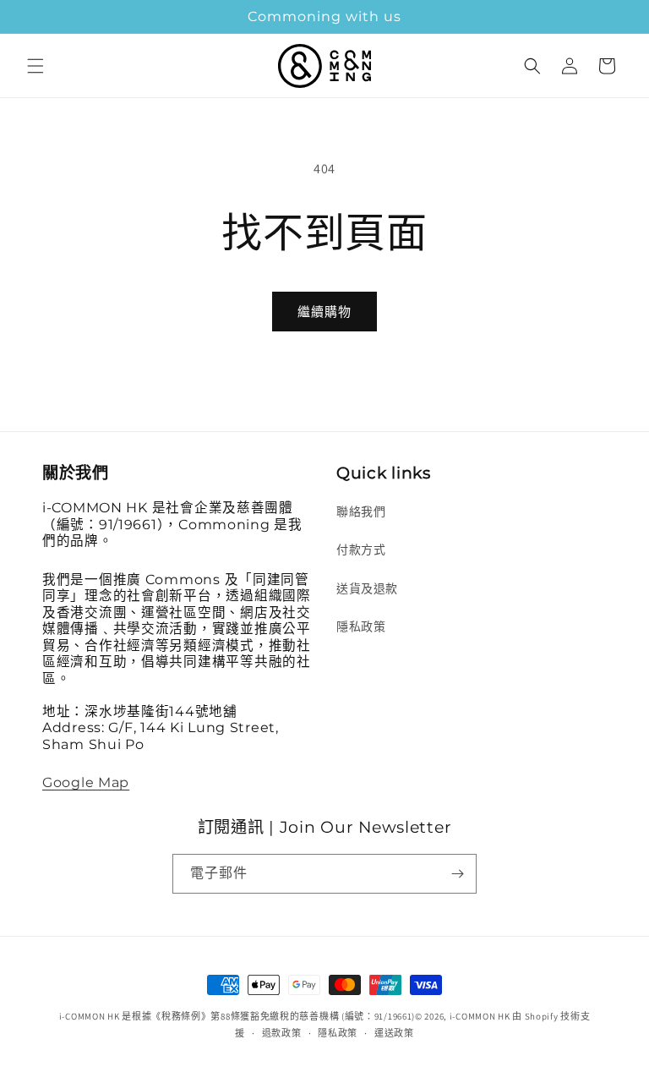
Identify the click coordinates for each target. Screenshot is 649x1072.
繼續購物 (324, 312)
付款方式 (360, 549)
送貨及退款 (367, 588)
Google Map (85, 782)
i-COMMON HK (480, 1016)
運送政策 (394, 1033)
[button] (35, 66)
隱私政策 (360, 626)
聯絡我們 (360, 511)
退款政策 (282, 1033)
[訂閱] (457, 874)
